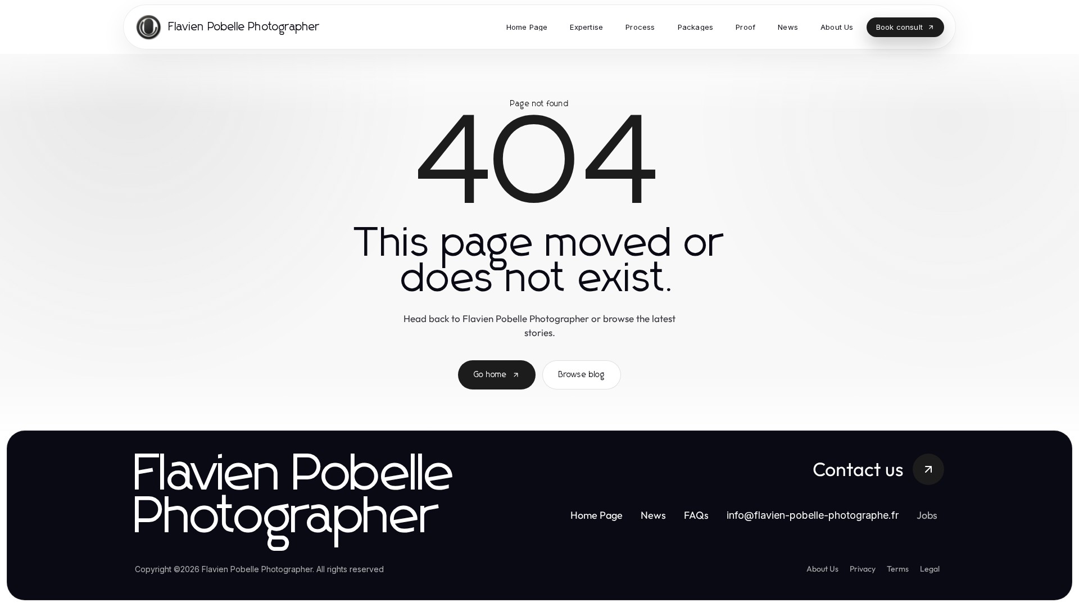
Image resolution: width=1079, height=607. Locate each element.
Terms (898, 569)
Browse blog (582, 375)
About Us (822, 569)
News (653, 515)
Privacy (863, 569)
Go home (490, 375)
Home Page (596, 515)
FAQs (696, 515)
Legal (930, 569)
